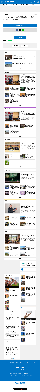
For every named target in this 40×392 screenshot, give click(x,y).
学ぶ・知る (28, 4)
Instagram (32, 2)
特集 (33, 4)
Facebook (27, 2)
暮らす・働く (22, 4)
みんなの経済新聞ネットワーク (20, 383)
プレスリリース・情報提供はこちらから (24, 373)
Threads (34, 2)
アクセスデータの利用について (15, 375)
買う (17, 4)
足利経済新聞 (9, 2)
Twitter (30, 2)
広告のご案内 (30, 375)
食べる (7, 4)
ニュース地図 (5, 14)
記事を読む (20, 37)
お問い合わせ (24, 375)
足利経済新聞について (13, 373)
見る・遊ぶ (12, 4)
